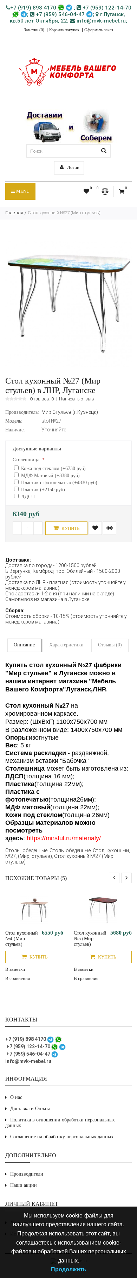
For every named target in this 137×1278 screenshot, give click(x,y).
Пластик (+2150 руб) (43, 489)
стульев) (42, 856)
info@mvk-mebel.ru (100, 21)
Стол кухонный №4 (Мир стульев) (21, 938)
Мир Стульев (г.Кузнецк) (69, 412)
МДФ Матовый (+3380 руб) (50, 475)
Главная (14, 212)
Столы (12, 850)
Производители (26, 1174)
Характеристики (66, 644)
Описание (24, 644)
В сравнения (17, 978)
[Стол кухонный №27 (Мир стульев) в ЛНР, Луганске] (68, 365)
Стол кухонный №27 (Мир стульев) (64, 212)
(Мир (24, 856)
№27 (10, 856)
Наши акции (23, 1185)
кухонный (117, 850)
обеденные (34, 850)
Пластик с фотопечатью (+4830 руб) (59, 482)
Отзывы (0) (110, 644)
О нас (16, 1097)
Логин (72, 167)
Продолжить (68, 1269)
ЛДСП (28, 496)
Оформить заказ (98, 30)
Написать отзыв (76, 399)
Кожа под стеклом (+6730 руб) (53, 468)
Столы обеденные (70, 850)
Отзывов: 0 (42, 399)
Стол (98, 850)
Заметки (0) (34, 30)
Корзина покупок (64, 30)
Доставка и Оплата (30, 1108)
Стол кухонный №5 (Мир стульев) (90, 938)
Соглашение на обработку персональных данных (61, 1136)
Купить (69, 528)
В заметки (15, 969)
